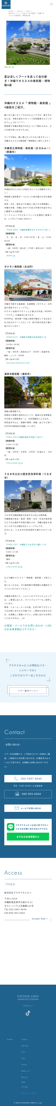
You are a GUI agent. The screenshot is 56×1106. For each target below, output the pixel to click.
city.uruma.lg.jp (13, 566)
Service (24, 1045)
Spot (28, 11)
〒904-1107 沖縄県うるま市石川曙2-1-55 (25, 544)
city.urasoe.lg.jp (13, 462)
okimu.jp (9, 255)
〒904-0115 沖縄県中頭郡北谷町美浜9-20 (25, 337)
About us (25, 1070)
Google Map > (40, 918)
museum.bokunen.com (17, 362)
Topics (20, 11)
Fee (23, 1058)
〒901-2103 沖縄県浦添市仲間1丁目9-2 (23, 437)
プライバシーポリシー (30, 1093)
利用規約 (24, 1087)
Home (11, 11)
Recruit (24, 1077)
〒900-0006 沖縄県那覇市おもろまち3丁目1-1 (27, 229)
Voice (24, 1064)
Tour (23, 1052)
